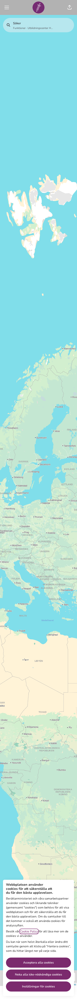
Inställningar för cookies (38, 986)
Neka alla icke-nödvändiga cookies (38, 974)
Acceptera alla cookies (38, 963)
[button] (69, 7)
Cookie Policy (29, 931)
